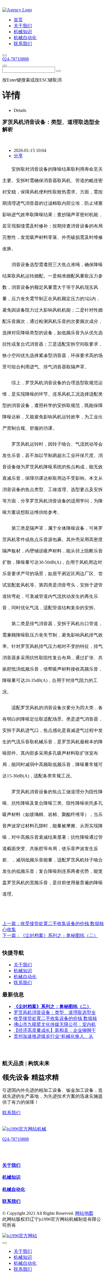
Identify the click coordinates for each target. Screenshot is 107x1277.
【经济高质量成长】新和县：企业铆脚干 (55, 1030)
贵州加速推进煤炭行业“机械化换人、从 (53, 1036)
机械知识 (11, 1177)
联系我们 (11, 1112)
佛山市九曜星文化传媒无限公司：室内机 (55, 1024)
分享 (18, 155)
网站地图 (84, 1213)
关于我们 (11, 1165)
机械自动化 (13, 1189)
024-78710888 (15, 59)
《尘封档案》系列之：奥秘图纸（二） (59, 935)
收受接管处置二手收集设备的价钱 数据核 (55, 1018)
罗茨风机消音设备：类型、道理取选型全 (55, 1012)
